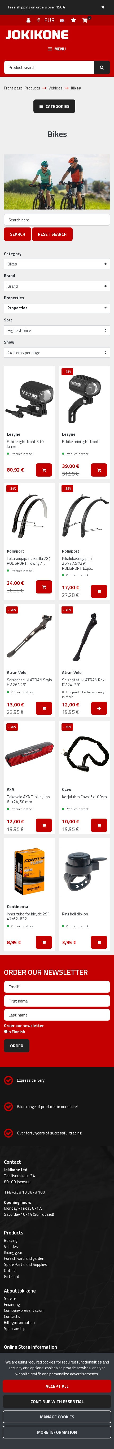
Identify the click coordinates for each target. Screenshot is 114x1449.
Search (17, 234)
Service (10, 1298)
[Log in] (29, 20)
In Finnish (16, 1032)
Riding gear (13, 1253)
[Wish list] (74, 20)
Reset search (52, 234)
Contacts (12, 1316)
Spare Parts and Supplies (25, 1264)
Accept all (57, 1386)
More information (57, 1432)
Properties (14, 298)
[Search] (102, 67)
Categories (57, 106)
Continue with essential (57, 1401)
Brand (9, 276)
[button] (57, 308)
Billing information (19, 1322)
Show (9, 342)
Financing (12, 1304)
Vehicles (11, 1246)
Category (12, 254)
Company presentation (23, 1310)
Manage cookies (57, 1417)
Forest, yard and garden (24, 1258)
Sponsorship (14, 1329)
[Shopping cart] (84, 20)
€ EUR (48, 20)
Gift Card (11, 1277)
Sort (8, 320)
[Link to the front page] (37, 34)
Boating (10, 1240)
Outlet (9, 1270)
